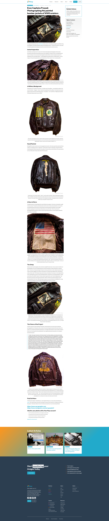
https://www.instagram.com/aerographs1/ (40, 408)
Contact (70, 1)
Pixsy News (62, 492)
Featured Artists (74, 488)
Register (49, 492)
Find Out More (68, 31)
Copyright (62, 507)
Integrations (50, 494)
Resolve (49, 489)
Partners (62, 494)
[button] (51, 1)
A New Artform (68, 26)
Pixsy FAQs (62, 489)
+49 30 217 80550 (52, 507)
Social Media (62, 508)
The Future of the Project (70, 30)
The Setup (68, 28)
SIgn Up (75, 1)
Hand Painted (68, 25)
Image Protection (63, 504)
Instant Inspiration (69, 22)
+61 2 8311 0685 (52, 505)
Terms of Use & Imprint (54, 518)
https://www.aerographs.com (36, 406)
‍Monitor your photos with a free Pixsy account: (72, 37)
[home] (30, 2)
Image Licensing (63, 510)
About (61, 488)
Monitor (49, 488)
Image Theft (62, 505)
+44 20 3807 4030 (52, 504)
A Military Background (69, 23)
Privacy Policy (61, 518)
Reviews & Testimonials (75, 491)
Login (80, 1)
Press (61, 491)
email (28, 402)
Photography (36, 5)
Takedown (49, 491)
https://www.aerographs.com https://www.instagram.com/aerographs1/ (73, 34)
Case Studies (74, 489)
